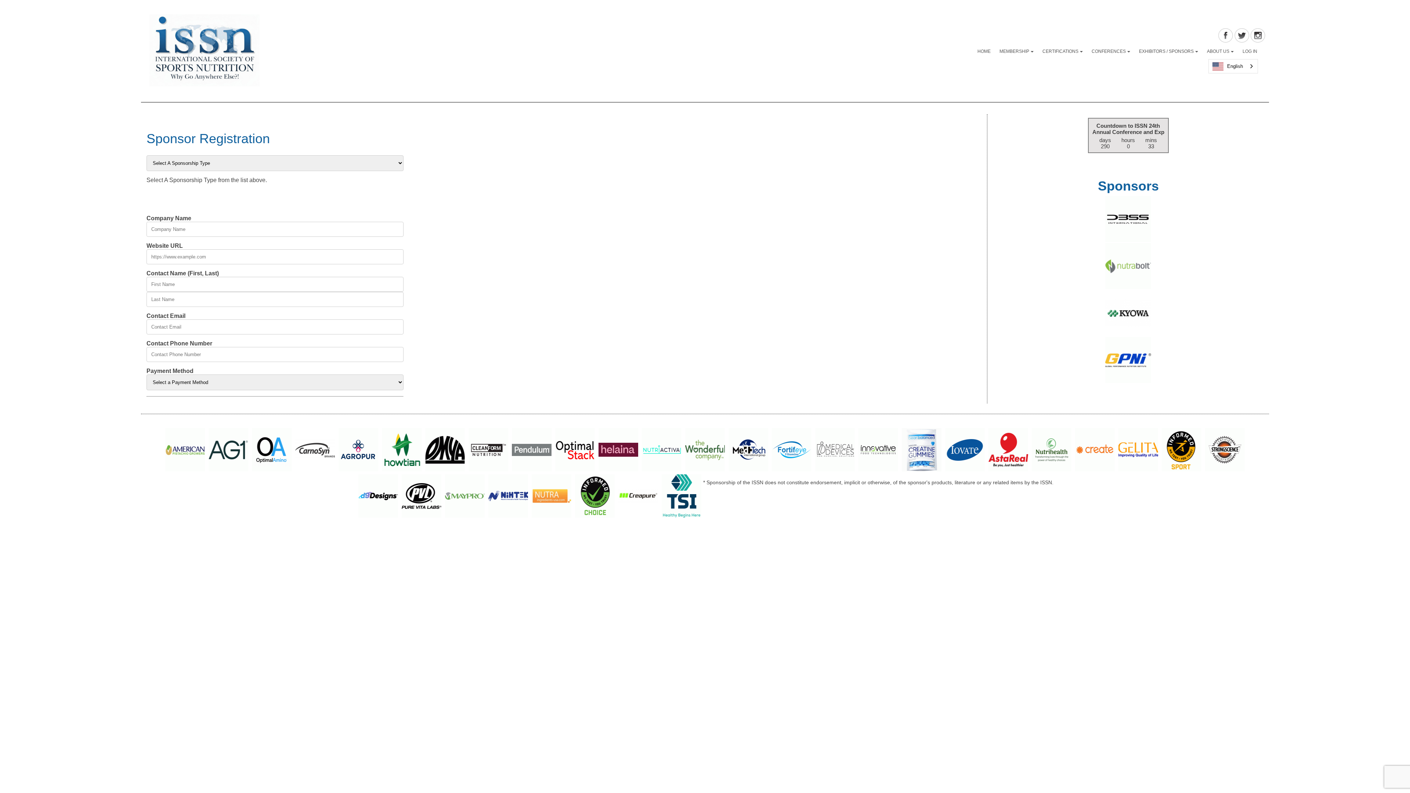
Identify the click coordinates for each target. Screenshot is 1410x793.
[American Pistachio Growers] (185, 451)
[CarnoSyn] (315, 451)
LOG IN (1250, 51)
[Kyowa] (1128, 334)
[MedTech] (748, 451)
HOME (984, 51)
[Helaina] (618, 451)
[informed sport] (1181, 451)
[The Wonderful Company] (705, 451)
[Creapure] (638, 497)
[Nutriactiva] (661, 451)
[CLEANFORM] (488, 451)
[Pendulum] (531, 451)
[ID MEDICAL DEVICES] (835, 451)
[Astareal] (1008, 451)
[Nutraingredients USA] (551, 497)
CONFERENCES (1109, 51)
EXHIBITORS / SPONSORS (1166, 51)
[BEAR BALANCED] (921, 451)
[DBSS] (1128, 240)
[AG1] (228, 451)
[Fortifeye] (791, 451)
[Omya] (445, 451)
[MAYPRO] (465, 497)
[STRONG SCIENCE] (1225, 451)
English (1235, 66)
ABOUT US (1218, 51)
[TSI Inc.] (681, 497)
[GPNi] (1128, 381)
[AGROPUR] (358, 451)
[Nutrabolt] (1128, 287)
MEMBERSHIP (1014, 51)
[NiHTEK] (508, 497)
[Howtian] (401, 451)
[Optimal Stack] (575, 451)
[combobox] (1233, 66)
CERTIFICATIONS (1060, 51)
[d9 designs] (378, 497)
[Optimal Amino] (271, 451)
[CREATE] (1095, 451)
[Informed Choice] (595, 497)
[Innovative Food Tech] (878, 451)
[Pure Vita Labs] (421, 497)
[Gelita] (1138, 451)
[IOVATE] (965, 451)
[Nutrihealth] (1051, 451)
